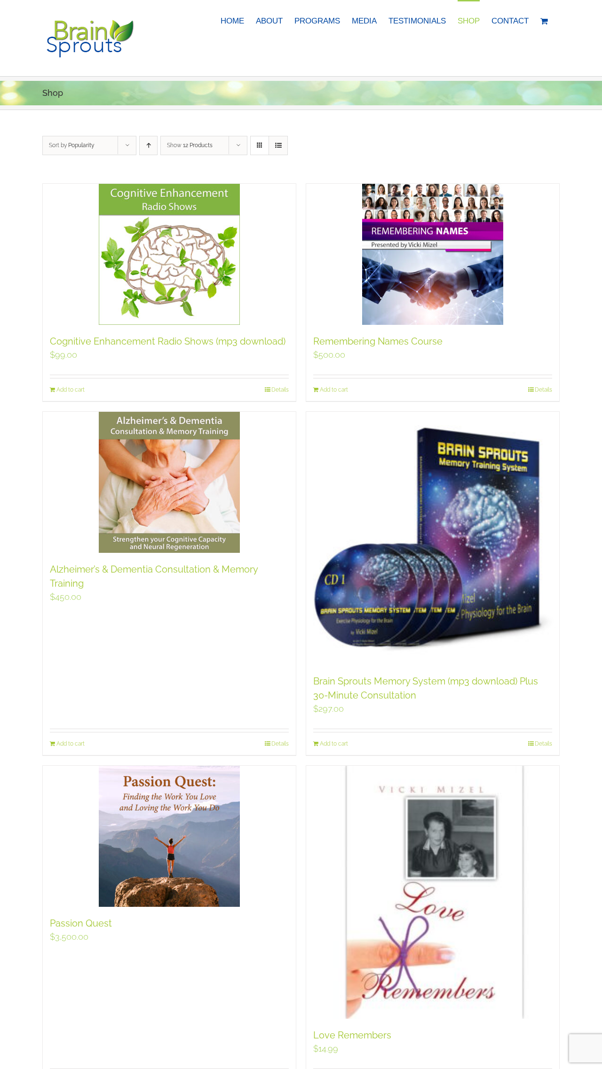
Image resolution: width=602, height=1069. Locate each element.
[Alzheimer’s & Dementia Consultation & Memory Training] (169, 482)
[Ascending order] (148, 145)
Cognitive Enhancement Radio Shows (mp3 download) (167, 341)
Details (280, 389)
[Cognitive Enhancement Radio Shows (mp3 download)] (169, 254)
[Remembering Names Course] (432, 254)
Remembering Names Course (378, 341)
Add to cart (70, 389)
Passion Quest (81, 923)
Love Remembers (352, 1035)
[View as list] (278, 145)
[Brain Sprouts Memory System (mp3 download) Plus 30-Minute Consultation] (432, 538)
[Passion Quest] (169, 836)
